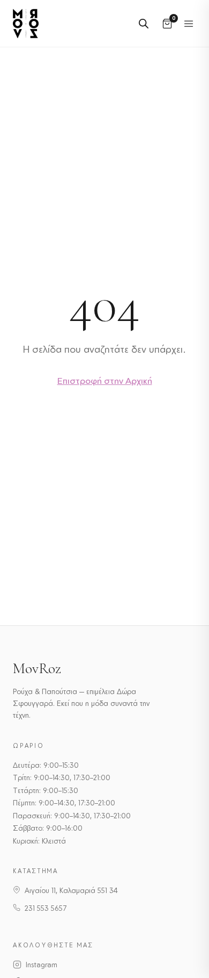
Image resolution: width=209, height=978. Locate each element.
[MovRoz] (26, 23)
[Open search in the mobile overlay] (143, 23)
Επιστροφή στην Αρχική (104, 380)
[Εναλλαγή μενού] (188, 23)
